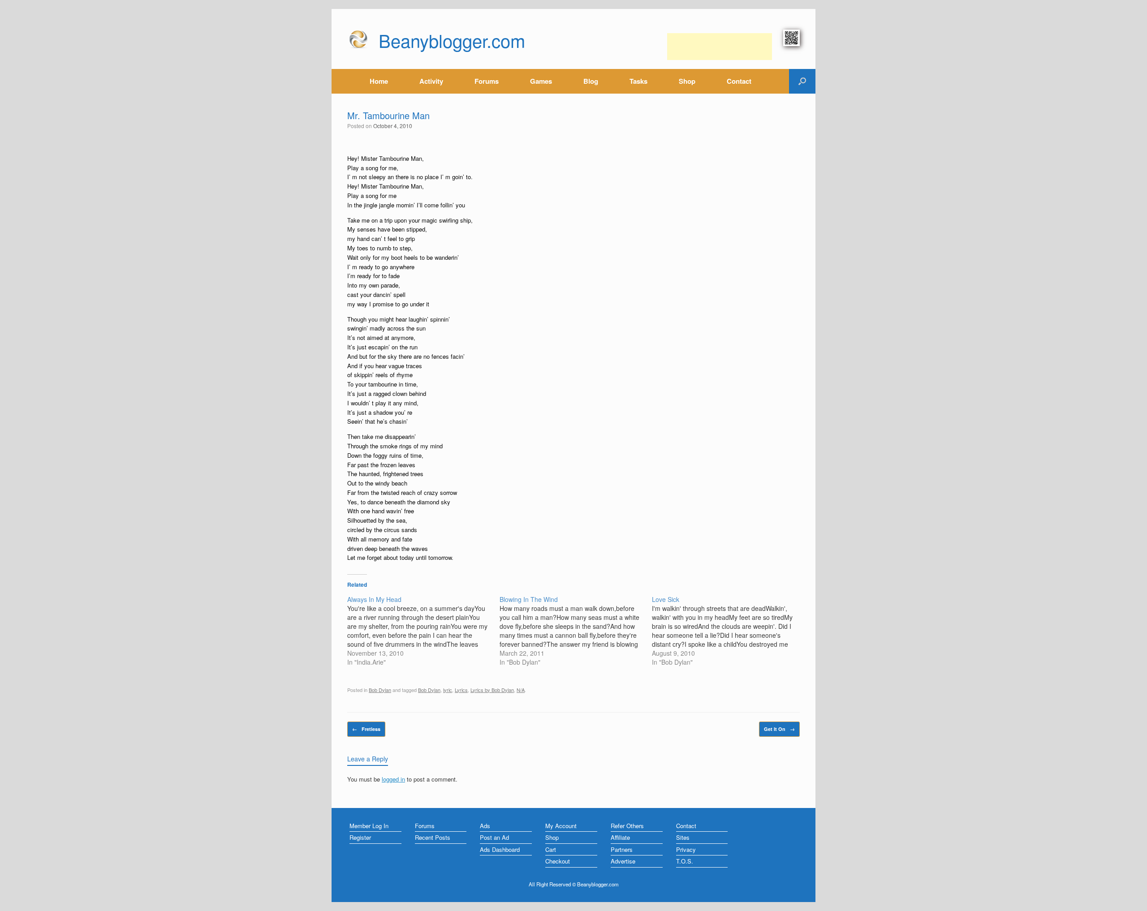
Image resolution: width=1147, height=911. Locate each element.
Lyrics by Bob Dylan (492, 689)
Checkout (557, 861)
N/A (521, 689)
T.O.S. (684, 861)
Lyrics (461, 689)
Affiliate (620, 837)
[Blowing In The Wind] (576, 630)
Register (360, 837)
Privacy (686, 849)
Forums (486, 81)
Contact (739, 81)
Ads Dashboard (500, 849)
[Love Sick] (728, 630)
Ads (485, 825)
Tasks (638, 81)
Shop (687, 81)
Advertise (623, 861)
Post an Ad (494, 837)
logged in (393, 779)
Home (379, 81)
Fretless (366, 729)
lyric (447, 689)
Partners (622, 849)
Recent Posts (432, 837)
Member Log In (368, 825)
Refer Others (627, 825)
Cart (550, 849)
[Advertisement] (719, 46)
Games (541, 81)
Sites (683, 837)
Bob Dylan (380, 689)
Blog (590, 81)
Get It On (779, 729)
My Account (561, 825)
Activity (431, 81)
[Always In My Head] (423, 630)
